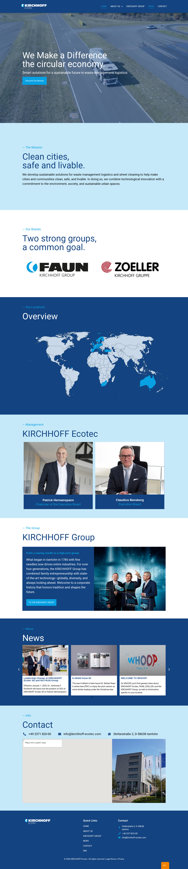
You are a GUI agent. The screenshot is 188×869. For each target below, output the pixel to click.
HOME (104, 6)
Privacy (121, 859)
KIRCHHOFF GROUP (135, 6)
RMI (85, 851)
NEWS (151, 6)
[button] (18, 669)
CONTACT (162, 6)
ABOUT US (115, 6)
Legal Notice (111, 859)
